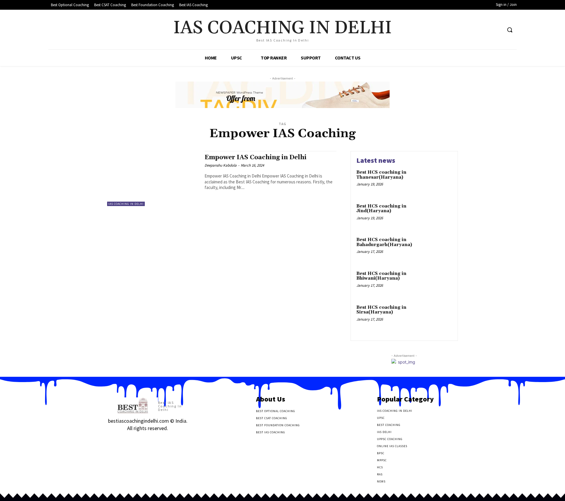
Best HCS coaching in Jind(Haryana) (381, 208)
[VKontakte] (142, 440)
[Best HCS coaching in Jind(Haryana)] (439, 215)
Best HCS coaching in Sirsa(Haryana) (381, 310)
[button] (510, 30)
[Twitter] (486, 30)
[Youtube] (497, 30)
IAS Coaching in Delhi (126, 204)
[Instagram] (121, 440)
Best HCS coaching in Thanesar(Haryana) (381, 175)
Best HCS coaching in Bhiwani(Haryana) (381, 276)
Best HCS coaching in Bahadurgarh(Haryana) (384, 242)
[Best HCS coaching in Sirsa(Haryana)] (439, 316)
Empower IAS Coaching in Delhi (256, 157)
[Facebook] (475, 30)
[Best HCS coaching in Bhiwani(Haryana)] (439, 282)
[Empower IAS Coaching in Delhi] (153, 178)
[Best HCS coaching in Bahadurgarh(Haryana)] (439, 248)
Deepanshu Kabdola (221, 165)
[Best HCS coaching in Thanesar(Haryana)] (439, 181)
